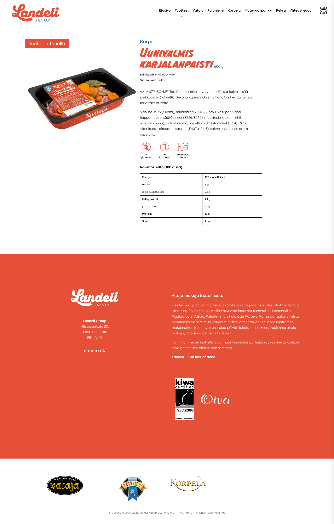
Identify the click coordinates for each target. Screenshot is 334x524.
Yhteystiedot (300, 10)
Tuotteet (182, 10)
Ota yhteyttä (94, 351)
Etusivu (165, 10)
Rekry (281, 10)
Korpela (234, 10)
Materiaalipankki (258, 10)
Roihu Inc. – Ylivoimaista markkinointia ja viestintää (194, 512)
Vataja (198, 10)
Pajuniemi (215, 10)
